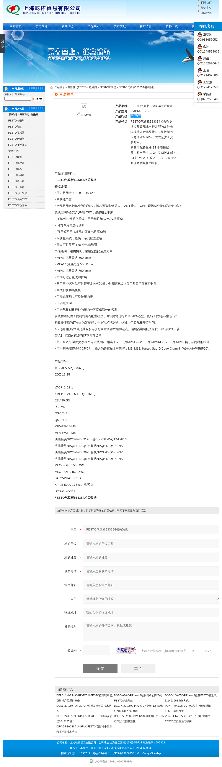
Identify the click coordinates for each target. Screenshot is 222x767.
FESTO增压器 (16, 181)
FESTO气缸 (15, 126)
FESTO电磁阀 (16, 120)
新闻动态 (68, 26)
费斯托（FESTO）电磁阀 (82, 87)
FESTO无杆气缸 (17, 193)
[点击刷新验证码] (125, 650)
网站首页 (206, 2)
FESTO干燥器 (16, 187)
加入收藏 (206, 12)
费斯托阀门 (14, 150)
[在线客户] (188, 26)
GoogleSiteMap (151, 753)
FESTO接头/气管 (18, 199)
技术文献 (120, 26)
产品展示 (94, 26)
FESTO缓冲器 (16, 163)
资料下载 (172, 26)
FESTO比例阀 (16, 138)
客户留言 (146, 26)
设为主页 (206, 7)
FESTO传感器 (16, 132)
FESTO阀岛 (15, 169)
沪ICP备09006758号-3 (126, 753)
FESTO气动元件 (17, 205)
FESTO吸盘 (15, 156)
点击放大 (86, 115)
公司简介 (42, 26)
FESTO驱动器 (16, 175)
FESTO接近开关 (17, 144)
